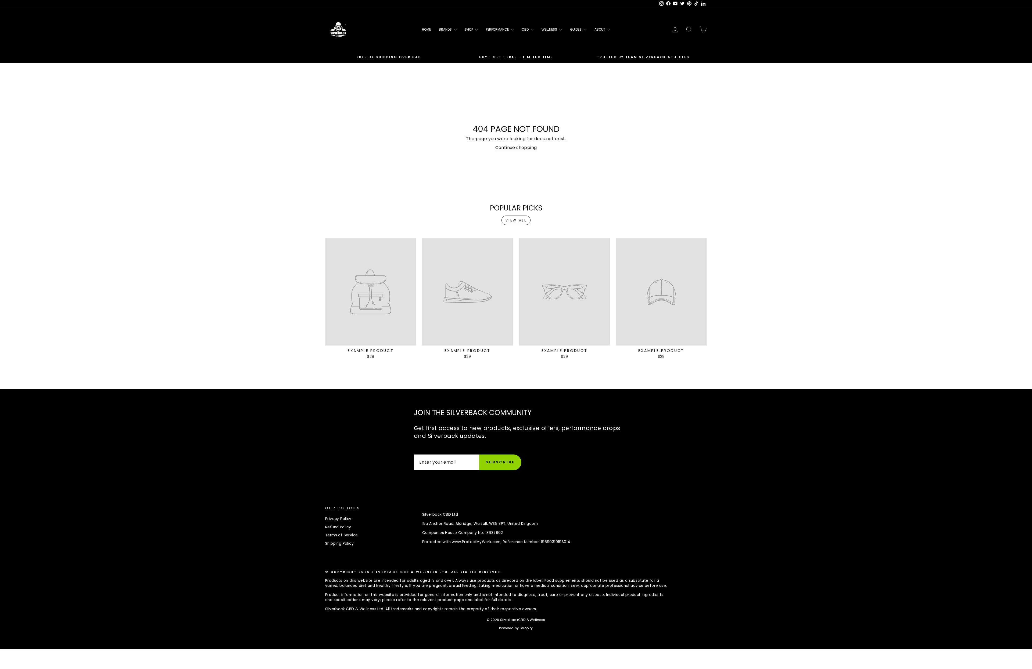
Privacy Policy (338, 518)
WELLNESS (550, 29)
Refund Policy (338, 527)
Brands (446, 29)
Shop (469, 29)
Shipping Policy (339, 543)
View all (516, 220)
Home (426, 29)
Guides (576, 29)
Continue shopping (516, 148)
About (600, 29)
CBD (525, 29)
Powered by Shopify (516, 628)
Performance (498, 29)
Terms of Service (341, 535)
